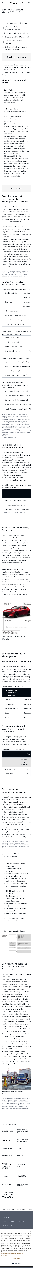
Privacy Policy (4, 1255)
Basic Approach (11, 23)
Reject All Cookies (16, 1263)
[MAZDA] (16, 3)
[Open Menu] (3, 3)
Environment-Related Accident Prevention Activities (15, 48)
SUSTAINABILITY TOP (9, 1125)
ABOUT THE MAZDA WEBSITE (13, 1221)
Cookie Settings (16, 1258)
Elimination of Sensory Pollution (17, 33)
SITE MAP (5, 1217)
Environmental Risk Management (17, 37)
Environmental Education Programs (14, 42)
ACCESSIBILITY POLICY (10, 1229)
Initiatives (25, 23)
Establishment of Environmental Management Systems (16, 28)
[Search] (29, 3)
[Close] (31, 1231)
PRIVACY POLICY (8, 1225)
